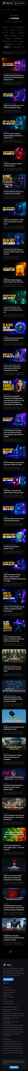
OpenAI (13, 30)
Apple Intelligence (10, 44)
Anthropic (15, 35)
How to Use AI (21, 27)
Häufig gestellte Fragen (9, 992)
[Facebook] (4, 983)
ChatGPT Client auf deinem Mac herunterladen (11, 1010)
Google (6, 35)
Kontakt (5, 999)
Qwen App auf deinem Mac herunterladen (13, 1031)
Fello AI (8, 3)
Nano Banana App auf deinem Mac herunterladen (11, 1034)
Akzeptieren (14, 1067)
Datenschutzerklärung (8, 1003)
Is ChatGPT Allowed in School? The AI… (12, 1048)
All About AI (8, 9)
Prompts (22, 41)
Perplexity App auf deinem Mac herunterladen (10, 1022)
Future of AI (22, 32)
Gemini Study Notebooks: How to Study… (13, 1050)
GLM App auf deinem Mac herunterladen (13, 1029)
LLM (6, 30)
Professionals (7, 41)
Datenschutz (6, 1064)
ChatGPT (6, 27)
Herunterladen (20, 3)
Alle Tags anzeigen (18, 47)
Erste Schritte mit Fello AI (9, 990)
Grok (15, 41)
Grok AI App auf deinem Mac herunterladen (13, 1025)
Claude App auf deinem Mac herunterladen (13, 1013)
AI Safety (7, 47)
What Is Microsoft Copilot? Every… (11, 1041)
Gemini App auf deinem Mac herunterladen (13, 1015)
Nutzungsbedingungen (8, 1001)
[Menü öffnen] (11, 3)
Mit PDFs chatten (7, 994)
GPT (22, 35)
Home (3, 9)
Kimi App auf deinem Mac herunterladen (13, 1027)
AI (12, 27)
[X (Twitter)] (7, 983)
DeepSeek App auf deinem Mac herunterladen (10, 1018)
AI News (8, 38)
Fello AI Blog (14, 15)
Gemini (21, 30)
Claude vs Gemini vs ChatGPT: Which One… (13, 1052)
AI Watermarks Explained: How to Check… (13, 1046)
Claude (13, 32)
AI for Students (18, 38)
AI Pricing (20, 44)
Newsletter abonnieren (8, 996)
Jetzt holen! (9, 979)
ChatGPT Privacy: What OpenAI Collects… (13, 1044)
